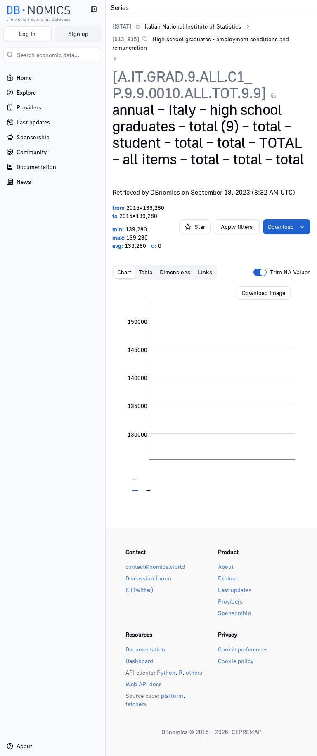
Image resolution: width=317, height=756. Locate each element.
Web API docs (143, 683)
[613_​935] (125, 39)
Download (281, 226)
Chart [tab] (124, 272)
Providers (230, 601)
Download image (263, 292)
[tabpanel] (211, 388)
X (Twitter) (139, 589)
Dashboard (139, 660)
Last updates (234, 589)
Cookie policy (235, 660)
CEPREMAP (247, 731)
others (194, 672)
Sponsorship (234, 612)
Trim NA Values (290, 272)
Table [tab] (145, 272)
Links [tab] (205, 272)
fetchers (136, 703)
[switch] (260, 272)
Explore (227, 578)
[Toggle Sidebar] (105, 378)
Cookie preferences (243, 649)
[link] (176, 26)
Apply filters (237, 226)
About (226, 566)
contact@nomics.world (155, 566)
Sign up (78, 33)
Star (199, 226)
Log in (27, 33)
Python (166, 672)
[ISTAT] (121, 26)
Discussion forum (148, 578)
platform (172, 695)
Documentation (145, 649)
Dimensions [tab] (175, 272)
